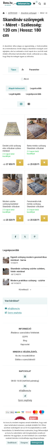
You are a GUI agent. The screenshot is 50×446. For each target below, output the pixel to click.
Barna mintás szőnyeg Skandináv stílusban (36, 147)
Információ (25, 329)
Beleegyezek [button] (37, 443)
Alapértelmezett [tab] (17, 88)
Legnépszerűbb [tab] (33, 94)
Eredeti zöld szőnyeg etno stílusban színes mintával (12, 148)
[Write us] (25, 396)
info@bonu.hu (14, 308)
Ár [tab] (23, 69)
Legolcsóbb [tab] (35, 88)
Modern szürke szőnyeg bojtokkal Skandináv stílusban (11, 204)
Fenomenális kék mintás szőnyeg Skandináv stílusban (35, 204)
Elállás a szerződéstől (25, 359)
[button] (19, 162)
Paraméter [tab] (34, 69)
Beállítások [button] (12, 443)
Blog (25, 340)
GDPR (25, 336)
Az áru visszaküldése (25, 355)
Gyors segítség (15, 312)
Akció (26, 79)
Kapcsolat (25, 344)
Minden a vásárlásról (25, 352)
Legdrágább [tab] (15, 94)
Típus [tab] (13, 69)
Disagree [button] (24, 443)
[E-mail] (25, 386)
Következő (23, 289)
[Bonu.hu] (17, 4)
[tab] (21, 104)
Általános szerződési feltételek (25, 332)
